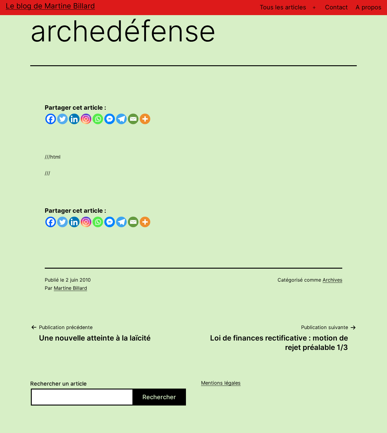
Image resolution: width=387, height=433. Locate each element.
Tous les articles (283, 7)
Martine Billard (70, 288)
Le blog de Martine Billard (50, 6)
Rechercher (159, 397)
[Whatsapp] (98, 119)
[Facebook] (50, 119)
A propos (368, 7)
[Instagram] (86, 119)
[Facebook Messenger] (109, 119)
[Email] (133, 119)
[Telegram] (121, 119)
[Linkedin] (74, 119)
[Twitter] (62, 119)
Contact (336, 7)
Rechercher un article (58, 383)
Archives (332, 280)
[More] (145, 119)
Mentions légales (221, 383)
